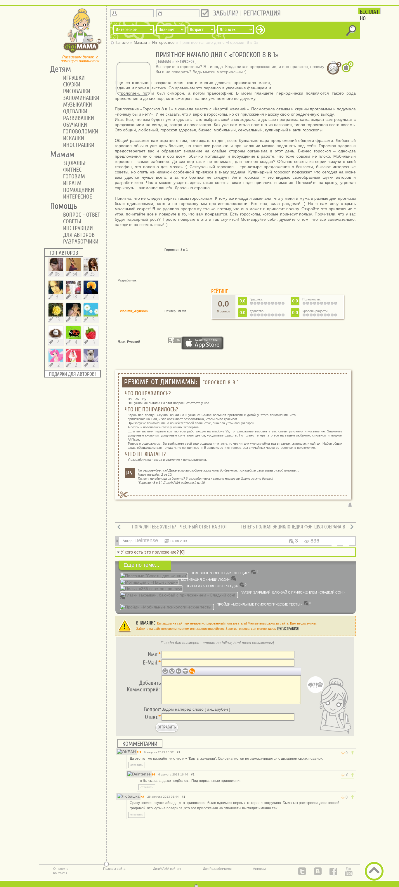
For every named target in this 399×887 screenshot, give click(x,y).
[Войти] (205, 13)
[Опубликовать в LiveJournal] (173, 513)
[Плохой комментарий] (343, 752)
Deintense (146, 540)
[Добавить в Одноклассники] (129, 513)
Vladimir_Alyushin (134, 311)
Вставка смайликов (165, 671)
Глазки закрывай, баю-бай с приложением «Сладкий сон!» (293, 592)
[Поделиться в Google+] (164, 513)
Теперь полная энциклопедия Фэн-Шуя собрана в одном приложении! (293, 529)
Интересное (185, 61)
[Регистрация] (288, 628)
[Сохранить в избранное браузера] (190, 513)
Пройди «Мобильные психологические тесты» (259, 604)
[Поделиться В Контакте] (120, 513)
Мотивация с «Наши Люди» (205, 579)
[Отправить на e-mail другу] (181, 513)
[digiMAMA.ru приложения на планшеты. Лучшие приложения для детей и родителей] (82, 53)
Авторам (259, 868)
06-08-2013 (179, 541)
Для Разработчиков (217, 868)
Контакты (60, 873)
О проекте (60, 868)
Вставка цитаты (178, 671)
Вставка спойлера (185, 671)
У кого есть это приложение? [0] (153, 551)
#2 (193, 774)
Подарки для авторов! (72, 374)
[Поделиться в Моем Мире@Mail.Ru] (146, 513)
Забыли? (225, 13)
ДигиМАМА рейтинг (167, 868)
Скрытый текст (172, 671)
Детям (58, 69)
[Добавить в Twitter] (155, 513)
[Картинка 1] (312, 84)
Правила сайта (114, 868)
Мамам (164, 61)
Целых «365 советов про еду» (212, 586)
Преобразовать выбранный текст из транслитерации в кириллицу (192, 671)
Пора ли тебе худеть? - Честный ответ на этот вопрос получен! (179, 529)
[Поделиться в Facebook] (138, 513)
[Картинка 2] (314, 84)
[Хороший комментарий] (352, 752)
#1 (178, 752)
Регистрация (262, 13)
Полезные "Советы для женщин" (220, 573)
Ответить (136, 764)
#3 (183, 796)
